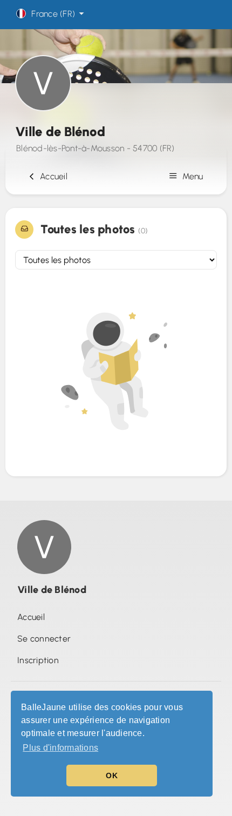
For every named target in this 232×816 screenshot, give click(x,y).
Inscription (38, 660)
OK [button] (112, 775)
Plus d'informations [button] (60, 747)
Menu (192, 176)
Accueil (51, 176)
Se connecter (44, 638)
